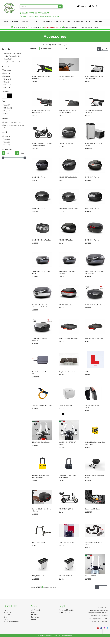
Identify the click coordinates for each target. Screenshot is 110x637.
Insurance (7, 23)
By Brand (14, 21)
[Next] (106, 49)
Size (3, 101)
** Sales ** (37, 21)
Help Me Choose (25, 21)
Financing (98, 21)
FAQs (6, 619)
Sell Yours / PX (59, 21)
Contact (7, 614)
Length (5, 132)
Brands (5, 66)
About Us (7, 612)
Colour (4, 92)
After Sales (78, 21)
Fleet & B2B (88, 21)
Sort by (33, 48)
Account (82, 6)
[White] (60, 414)
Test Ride (69, 21)
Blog (5, 617)
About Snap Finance (11, 621)
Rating (4, 118)
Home (6, 21)
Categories (6, 49)
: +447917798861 (29, 16)
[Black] (63, 414)
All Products (35, 610)
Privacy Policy (64, 612)
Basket (94, 6)
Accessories (47, 21)
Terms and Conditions (67, 610)
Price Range (6, 149)
